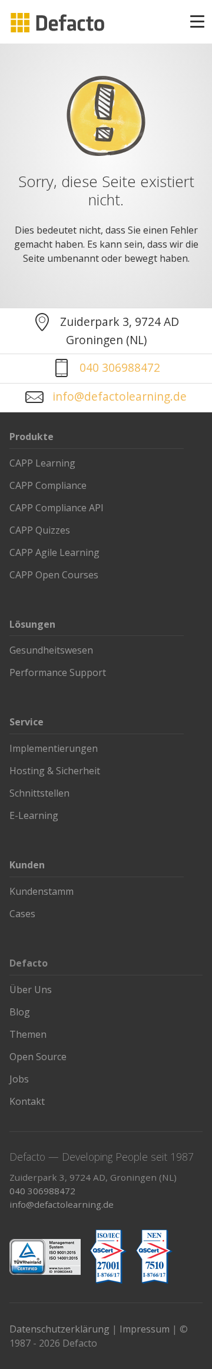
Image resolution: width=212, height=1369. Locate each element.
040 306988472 (120, 367)
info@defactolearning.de (119, 396)
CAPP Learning (42, 463)
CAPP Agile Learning (54, 552)
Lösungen (32, 624)
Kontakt (27, 1101)
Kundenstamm (41, 891)
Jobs (19, 1078)
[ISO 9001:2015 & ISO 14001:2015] (45, 1257)
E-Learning (33, 815)
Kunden (27, 865)
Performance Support (57, 672)
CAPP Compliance (48, 485)
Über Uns (30, 989)
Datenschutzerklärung (59, 1329)
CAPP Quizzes (39, 530)
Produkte (31, 436)
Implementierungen (53, 748)
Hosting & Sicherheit (54, 770)
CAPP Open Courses (53, 574)
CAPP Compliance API (56, 507)
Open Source (38, 1056)
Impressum (145, 1329)
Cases (22, 913)
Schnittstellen (39, 793)
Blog (19, 1011)
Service (26, 722)
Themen (28, 1034)
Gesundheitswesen (51, 650)
